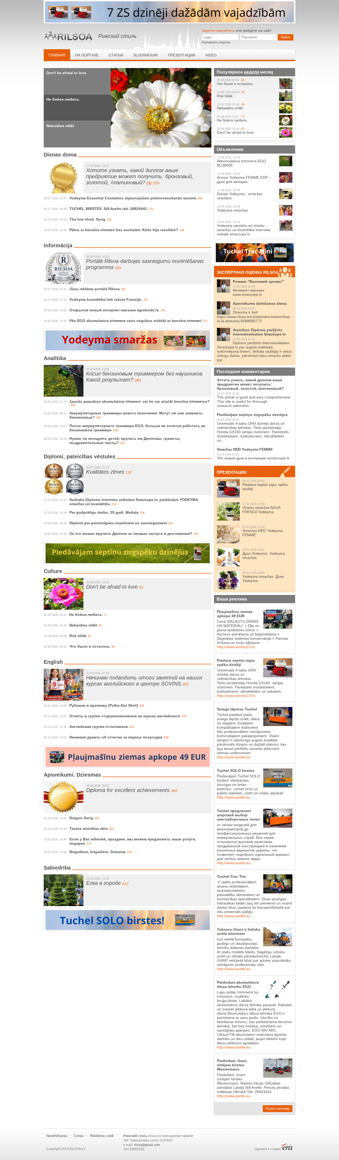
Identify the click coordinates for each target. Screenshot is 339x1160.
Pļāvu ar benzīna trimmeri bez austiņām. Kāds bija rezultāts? (123, 230)
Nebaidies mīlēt (60, 126)
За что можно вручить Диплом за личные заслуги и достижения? (130, 533)
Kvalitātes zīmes (105, 472)
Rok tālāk (77, 636)
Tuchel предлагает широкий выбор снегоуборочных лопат (238, 815)
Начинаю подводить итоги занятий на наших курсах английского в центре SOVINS (144, 681)
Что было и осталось (89, 646)
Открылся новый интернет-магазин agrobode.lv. (114, 310)
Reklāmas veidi (102, 1136)
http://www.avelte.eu (234, 757)
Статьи (116, 55)
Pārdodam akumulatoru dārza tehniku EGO (238, 984)
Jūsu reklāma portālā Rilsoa (94, 289)
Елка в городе (103, 883)
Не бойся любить (62, 99)
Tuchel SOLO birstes (235, 770)
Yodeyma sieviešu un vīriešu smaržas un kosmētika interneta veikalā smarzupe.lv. (243, 229)
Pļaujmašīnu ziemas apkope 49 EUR (235, 614)
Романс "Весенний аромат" (258, 281)
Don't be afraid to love (66, 73)
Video (211, 55)
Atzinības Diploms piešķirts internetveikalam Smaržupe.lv (259, 332)
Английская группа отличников (98, 726)
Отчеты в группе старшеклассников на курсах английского (124, 716)
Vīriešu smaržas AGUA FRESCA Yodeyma (261, 509)
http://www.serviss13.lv (236, 647)
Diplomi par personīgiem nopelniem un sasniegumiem (118, 523)
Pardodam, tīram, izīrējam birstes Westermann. (232, 1065)
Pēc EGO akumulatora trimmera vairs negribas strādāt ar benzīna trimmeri (135, 321)
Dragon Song (81, 818)
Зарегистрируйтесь (218, 30)
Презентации (181, 55)
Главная (56, 55)
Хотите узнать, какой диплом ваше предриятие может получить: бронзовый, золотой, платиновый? (139, 176)
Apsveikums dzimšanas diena (260, 303)
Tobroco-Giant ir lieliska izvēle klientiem (238, 931)
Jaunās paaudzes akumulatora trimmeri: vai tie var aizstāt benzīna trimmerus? (139, 401)
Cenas (79, 1136)
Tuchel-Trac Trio (231, 876)
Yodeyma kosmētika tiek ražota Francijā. (105, 299)
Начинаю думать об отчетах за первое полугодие (116, 737)
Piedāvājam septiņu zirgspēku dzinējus (252, 415)
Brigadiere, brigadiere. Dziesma (97, 852)
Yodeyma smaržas (232, 210)
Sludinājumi (145, 55)
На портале (87, 55)
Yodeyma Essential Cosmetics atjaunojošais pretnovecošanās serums (132, 198)
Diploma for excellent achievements (128, 790)
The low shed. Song (87, 219)
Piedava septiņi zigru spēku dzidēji (236, 662)
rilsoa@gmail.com (147, 1145)
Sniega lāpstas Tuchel (237, 709)
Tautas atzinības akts (88, 828)
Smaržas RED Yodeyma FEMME (245, 449)
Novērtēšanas (57, 1136)
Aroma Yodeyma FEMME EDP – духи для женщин (244, 179)
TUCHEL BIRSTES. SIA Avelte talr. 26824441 (108, 209)
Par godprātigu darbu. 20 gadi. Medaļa (104, 512)
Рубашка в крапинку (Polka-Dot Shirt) (103, 705)
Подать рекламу (277, 1108)
